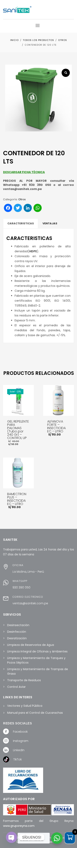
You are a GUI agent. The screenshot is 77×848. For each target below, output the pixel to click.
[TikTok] (6, 759)
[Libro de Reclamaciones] (23, 780)
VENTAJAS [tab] (50, 223)
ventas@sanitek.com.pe (30, 603)
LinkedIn (18, 750)
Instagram (20, 741)
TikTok (17, 759)
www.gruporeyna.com (18, 826)
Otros (22, 199)
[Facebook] (6, 731)
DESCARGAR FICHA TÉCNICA (24, 172)
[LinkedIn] (6, 750)
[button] (66, 73)
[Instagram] (6, 740)
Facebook (20, 732)
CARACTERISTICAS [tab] (20, 223)
